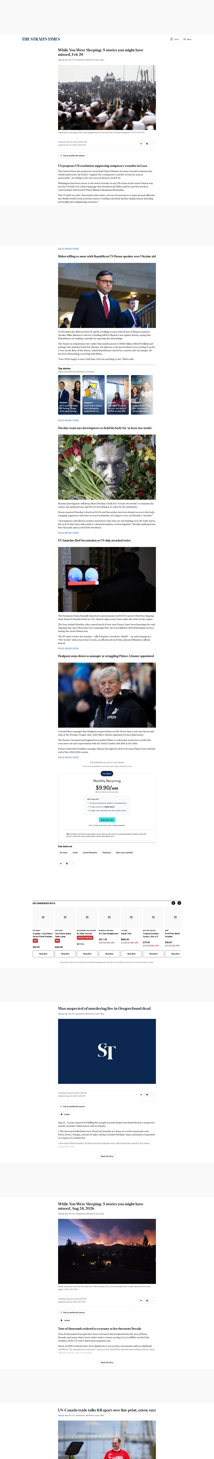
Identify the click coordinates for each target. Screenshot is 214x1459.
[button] (174, 39)
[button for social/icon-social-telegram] (141, 143)
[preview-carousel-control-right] (152, 395)
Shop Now (43, 954)
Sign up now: (63, 59)
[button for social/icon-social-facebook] (147, 143)
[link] (41, 39)
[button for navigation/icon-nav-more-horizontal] (153, 143)
